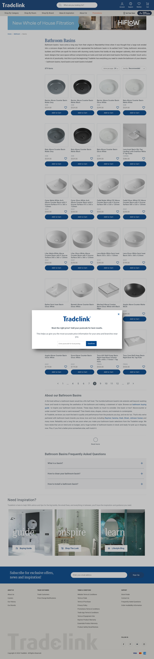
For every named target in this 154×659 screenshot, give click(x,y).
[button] (119, 314)
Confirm (91, 344)
